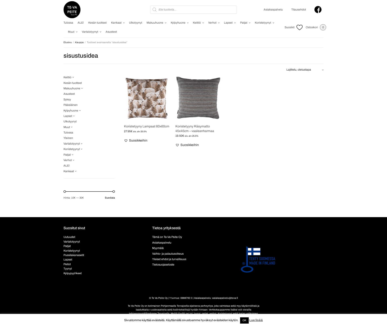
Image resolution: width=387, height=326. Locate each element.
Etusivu (67, 42)
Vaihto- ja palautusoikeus (168, 253)
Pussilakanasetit (73, 255)
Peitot (67, 264)
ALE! (81, 22)
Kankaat (116, 22)
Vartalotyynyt (90, 31)
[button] (135, 140)
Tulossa (68, 22)
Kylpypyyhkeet (72, 273)
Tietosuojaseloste (163, 264)
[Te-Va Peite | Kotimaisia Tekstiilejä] (72, 9)
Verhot (212, 22)
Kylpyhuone (178, 22)
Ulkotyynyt (135, 22)
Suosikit (289, 27)
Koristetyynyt (263, 22)
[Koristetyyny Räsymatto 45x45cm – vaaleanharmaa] (198, 98)
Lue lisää (256, 320)
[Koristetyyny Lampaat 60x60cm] (146, 98)
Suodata (110, 198)
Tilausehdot (298, 9)
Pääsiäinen (70, 104)
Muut (71, 31)
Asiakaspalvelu (273, 9)
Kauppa (79, 42)
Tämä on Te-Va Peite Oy (167, 237)
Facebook (317, 9)
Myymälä (158, 248)
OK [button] (244, 320)
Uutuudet (69, 237)
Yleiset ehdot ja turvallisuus (169, 259)
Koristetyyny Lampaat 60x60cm (146, 126)
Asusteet (111, 31)
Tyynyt (67, 268)
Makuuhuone (155, 22)
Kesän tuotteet (97, 22)
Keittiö (197, 22)
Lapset (228, 22)
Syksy (67, 99)
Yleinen (68, 138)
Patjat (243, 22)
